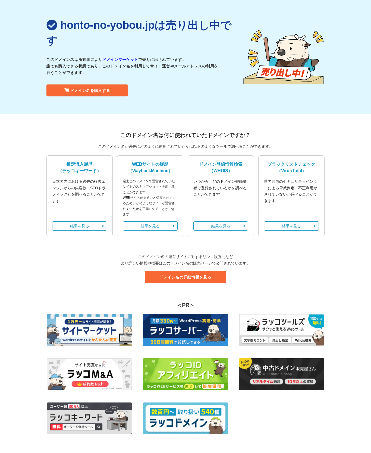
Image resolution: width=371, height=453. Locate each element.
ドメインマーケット (120, 59)
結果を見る (79, 226)
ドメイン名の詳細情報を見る (185, 277)
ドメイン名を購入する (90, 90)
